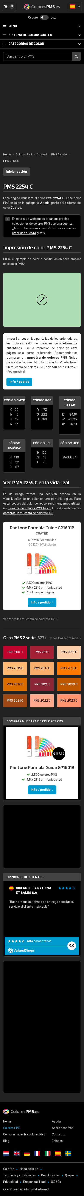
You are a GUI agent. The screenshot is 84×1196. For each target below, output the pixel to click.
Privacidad (10, 1182)
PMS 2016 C (15, 668)
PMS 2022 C (42, 700)
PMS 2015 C (69, 652)
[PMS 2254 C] (42, 300)
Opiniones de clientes (24, 877)
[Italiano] (48, 1153)
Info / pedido (19, 382)
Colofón (8, 1169)
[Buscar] (76, 56)
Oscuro (33, 17)
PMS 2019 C (15, 684)
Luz (53, 17)
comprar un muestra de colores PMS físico (42, 358)
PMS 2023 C (69, 700)
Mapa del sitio (29, 1169)
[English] (17, 1153)
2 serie (45, 203)
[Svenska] (68, 1153)
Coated (30, 35)
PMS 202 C (42, 684)
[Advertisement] (42, 106)
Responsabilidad (34, 1182)
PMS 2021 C (15, 700)
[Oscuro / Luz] (44, 17)
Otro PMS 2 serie (24, 637)
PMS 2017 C (42, 668)
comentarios (39, 941)
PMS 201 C (42, 652)
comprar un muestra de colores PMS (28, 513)
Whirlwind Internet (36, 1189)
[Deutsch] (27, 1153)
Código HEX (69, 443)
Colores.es (25, 1111)
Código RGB (42, 400)
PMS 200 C (15, 652)
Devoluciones (50, 1175)
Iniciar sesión (16, 172)
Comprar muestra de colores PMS (34, 721)
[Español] (75, 6)
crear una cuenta (24, 233)
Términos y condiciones (19, 1175)
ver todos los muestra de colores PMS (29, 619)
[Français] (37, 1153)
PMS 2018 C (69, 668)
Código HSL (42, 443)
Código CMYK (14, 400)
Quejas (69, 1175)
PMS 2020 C (69, 684)
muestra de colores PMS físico (29, 508)
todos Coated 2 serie (63, 638)
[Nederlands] (6, 1153)
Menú (12, 26)
